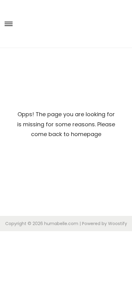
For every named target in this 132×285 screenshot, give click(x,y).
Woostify (117, 223)
